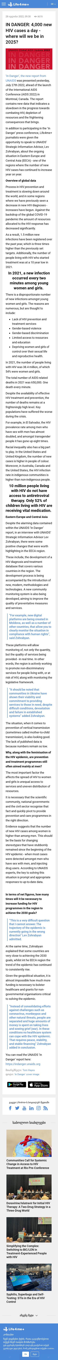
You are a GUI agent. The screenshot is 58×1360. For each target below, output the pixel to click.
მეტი (35, 1354)
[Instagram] (38, 1108)
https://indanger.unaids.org (23, 1064)
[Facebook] (10, 1108)
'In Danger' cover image (26, 1074)
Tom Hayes (29, 1070)
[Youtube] (24, 1108)
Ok (25, 1354)
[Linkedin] (31, 1108)
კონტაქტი (8, 1334)
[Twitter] (17, 1108)
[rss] (46, 1108)
